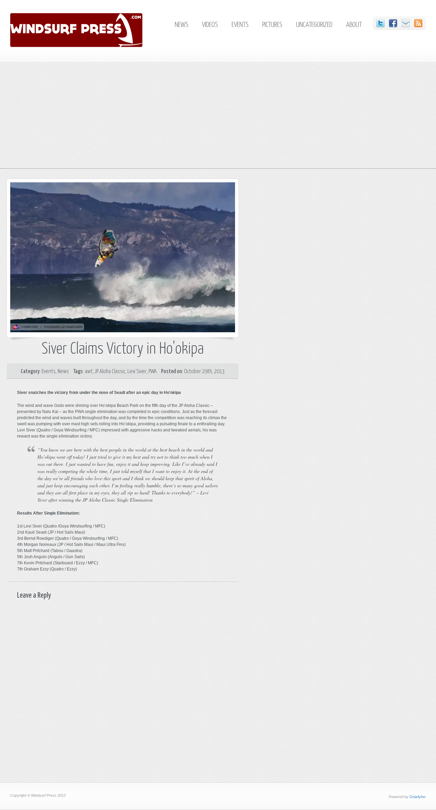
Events (240, 24)
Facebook (393, 23)
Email (406, 23)
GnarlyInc (417, 797)
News (181, 24)
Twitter (380, 23)
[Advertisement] (218, 120)
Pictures (272, 24)
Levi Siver (136, 372)
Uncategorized (314, 24)
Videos (210, 24)
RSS (418, 23)
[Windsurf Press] (90, 45)
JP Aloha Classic (110, 372)
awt (89, 372)
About (354, 24)
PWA (153, 372)
